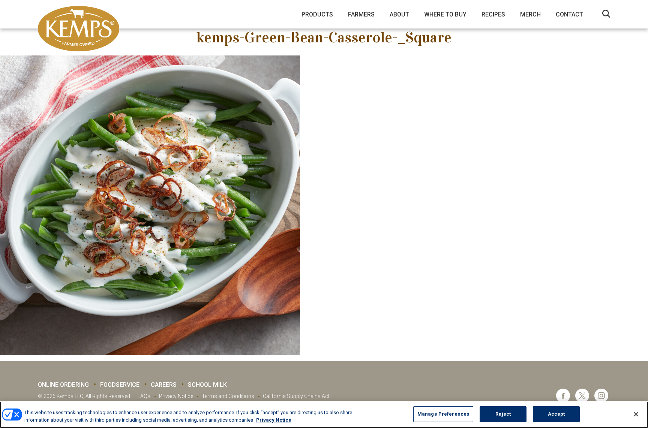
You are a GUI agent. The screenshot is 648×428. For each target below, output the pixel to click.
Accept (556, 414)
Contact (569, 14)
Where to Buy (445, 14)
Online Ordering (63, 384)
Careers (164, 384)
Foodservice (120, 384)
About (399, 14)
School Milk (207, 384)
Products (317, 14)
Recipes (493, 14)
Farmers (361, 14)
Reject (503, 414)
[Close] (636, 414)
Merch (530, 14)
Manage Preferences (443, 414)
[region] (324, 414)
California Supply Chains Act (296, 396)
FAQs (144, 396)
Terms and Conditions (228, 396)
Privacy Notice (176, 396)
